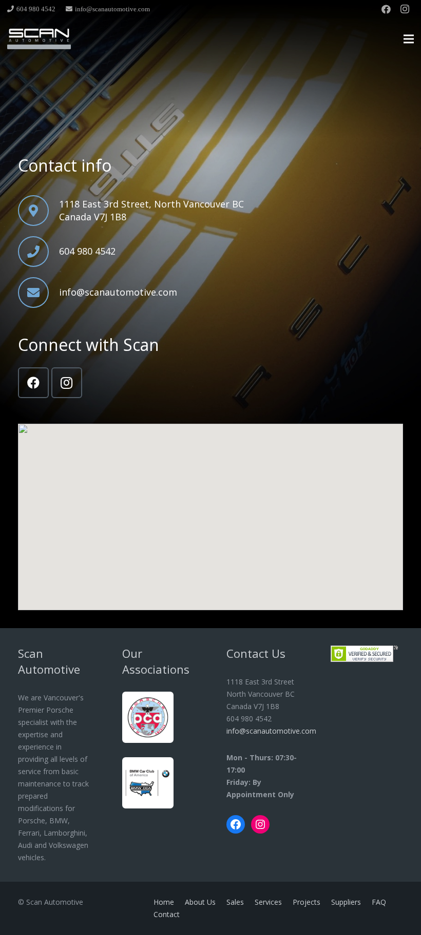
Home (164, 902)
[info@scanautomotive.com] (38, 292)
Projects (306, 902)
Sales (235, 902)
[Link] (39, 39)
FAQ (379, 902)
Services (268, 902)
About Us (200, 902)
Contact (167, 914)
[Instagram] (404, 9)
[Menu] (408, 39)
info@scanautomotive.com (271, 731)
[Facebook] (386, 9)
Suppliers (346, 902)
